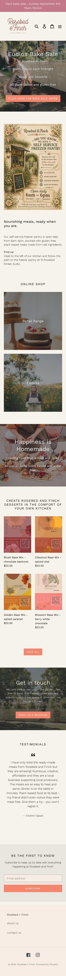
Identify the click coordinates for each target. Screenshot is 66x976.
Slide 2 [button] (33, 830)
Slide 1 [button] (28, 830)
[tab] (28, 830)
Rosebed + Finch (26, 964)
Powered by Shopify (47, 964)
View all (33, 651)
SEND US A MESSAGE (33, 714)
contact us (14, 932)
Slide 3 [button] (38, 830)
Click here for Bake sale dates (33, 98)
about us (12, 923)
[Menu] (60, 26)
